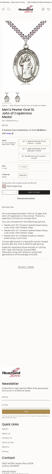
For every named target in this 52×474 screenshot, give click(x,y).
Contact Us (7, 438)
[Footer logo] (11, 372)
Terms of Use (8, 442)
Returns (5, 447)
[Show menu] (3, 9)
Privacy (5, 451)
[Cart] (48, 9)
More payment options (26, 198)
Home (4, 105)
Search (5, 429)
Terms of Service (7, 417)
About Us (6, 433)
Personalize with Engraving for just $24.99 (19, 183)
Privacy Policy (41, 416)
